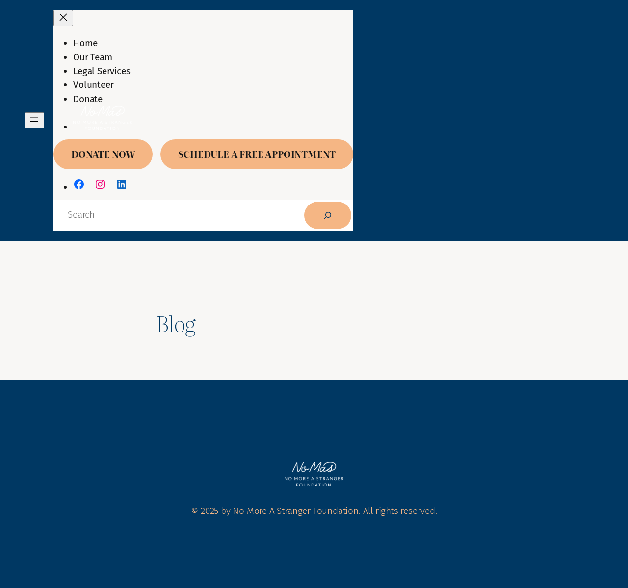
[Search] (327, 215)
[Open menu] (34, 120)
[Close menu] (63, 18)
